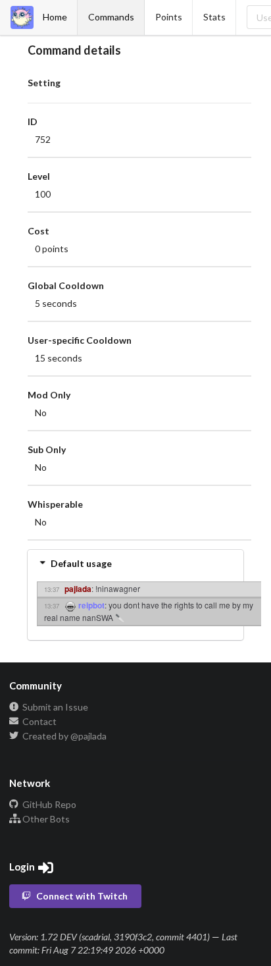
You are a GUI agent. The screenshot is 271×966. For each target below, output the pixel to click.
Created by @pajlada (63, 735)
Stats (214, 16)
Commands (111, 16)
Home (55, 16)
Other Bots (45, 818)
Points (168, 16)
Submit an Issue (54, 707)
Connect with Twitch (82, 895)
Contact (38, 721)
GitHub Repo (48, 804)
